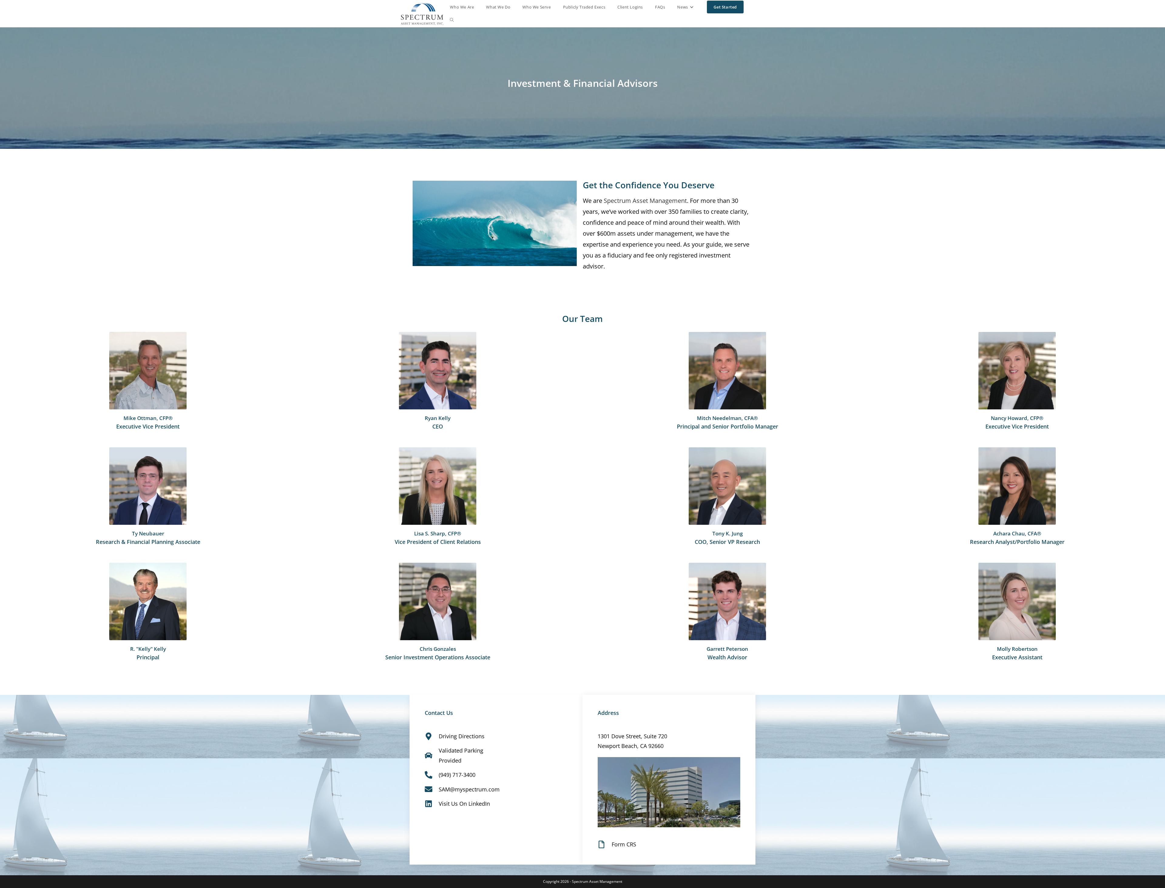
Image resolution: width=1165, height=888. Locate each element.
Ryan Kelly (438, 418)
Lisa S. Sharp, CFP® (437, 533)
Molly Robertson (1017, 648)
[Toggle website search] (452, 20)
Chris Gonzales (438, 648)
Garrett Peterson (727, 648)
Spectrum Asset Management (645, 200)
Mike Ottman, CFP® (148, 418)
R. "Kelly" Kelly (148, 648)
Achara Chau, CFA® (1017, 533)
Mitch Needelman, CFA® (727, 418)
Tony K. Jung (727, 533)
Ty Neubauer (148, 533)
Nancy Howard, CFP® (1017, 418)
